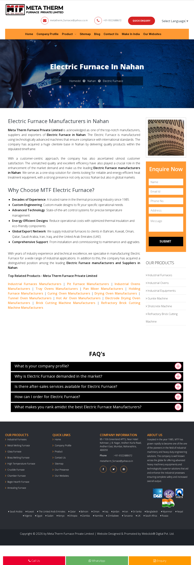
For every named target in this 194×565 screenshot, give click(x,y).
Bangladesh (152, 511)
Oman (95, 511)
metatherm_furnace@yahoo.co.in (69, 20)
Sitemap (85, 34)
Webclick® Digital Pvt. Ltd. (158, 533)
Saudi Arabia (15, 511)
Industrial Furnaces (159, 275)
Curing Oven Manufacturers (69, 293)
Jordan (115, 511)
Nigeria (28, 515)
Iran (126, 511)
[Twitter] (114, 469)
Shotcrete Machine (159, 306)
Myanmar (167, 511)
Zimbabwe (113, 515)
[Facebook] (103, 469)
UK (138, 515)
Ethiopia (73, 515)
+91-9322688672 (112, 20)
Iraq (106, 511)
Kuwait (30, 511)
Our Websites (152, 34)
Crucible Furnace (16, 469)
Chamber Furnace (16, 475)
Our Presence (62, 469)
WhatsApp (98, 561)
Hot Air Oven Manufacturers (78, 298)
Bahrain (84, 511)
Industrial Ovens (158, 283)
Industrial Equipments (161, 290)
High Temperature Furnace (21, 463)
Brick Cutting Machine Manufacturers (65, 303)
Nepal (179, 511)
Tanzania (128, 515)
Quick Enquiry (141, 20)
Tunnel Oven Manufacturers (30, 298)
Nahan (92, 81)
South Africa (151, 515)
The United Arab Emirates (51, 511)
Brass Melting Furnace (18, 457)
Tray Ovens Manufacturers (57, 289)
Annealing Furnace (16, 487)
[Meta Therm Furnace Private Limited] (35, 9)
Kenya (61, 515)
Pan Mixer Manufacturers (103, 289)
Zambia (85, 515)
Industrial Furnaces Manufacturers (34, 284)
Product (68, 34)
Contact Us (111, 34)
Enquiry (161, 561)
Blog (97, 34)
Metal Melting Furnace (18, 445)
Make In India (131, 34)
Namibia (98, 515)
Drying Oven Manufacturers (116, 293)
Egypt (39, 515)
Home (29, 34)
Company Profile (48, 34)
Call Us (35, 561)
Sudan (49, 515)
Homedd (75, 81)
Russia (164, 515)
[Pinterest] (124, 469)
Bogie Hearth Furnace (18, 481)
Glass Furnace (14, 451)
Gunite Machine (157, 298)
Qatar (72, 511)
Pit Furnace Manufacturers (88, 284)
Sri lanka (137, 511)
